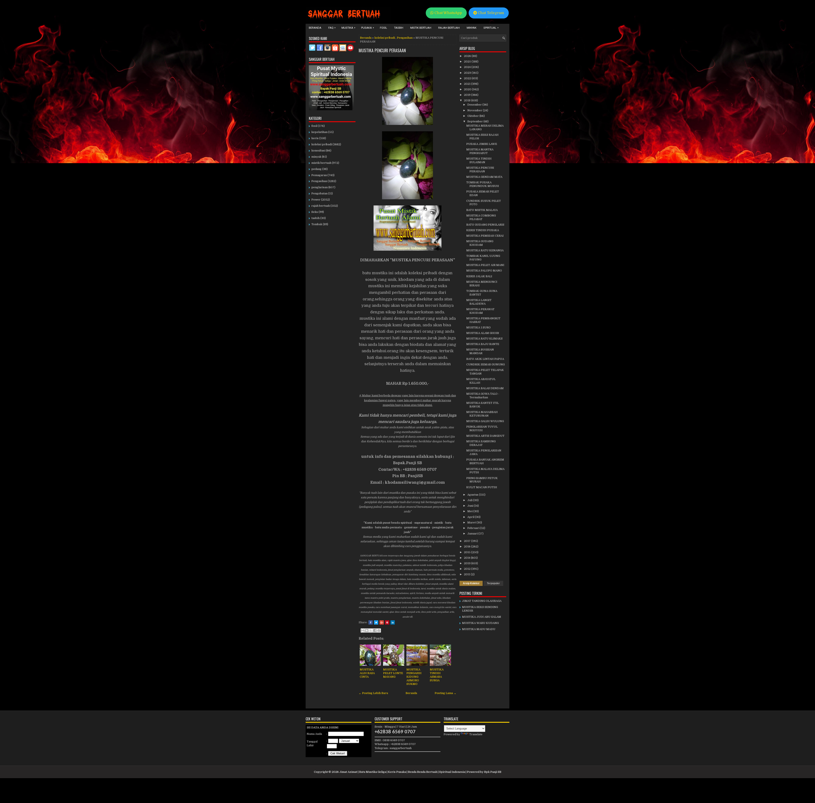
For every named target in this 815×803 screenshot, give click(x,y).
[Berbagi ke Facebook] (375, 630)
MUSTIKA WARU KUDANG (480, 623)
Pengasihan (405, 37)
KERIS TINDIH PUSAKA (482, 230)
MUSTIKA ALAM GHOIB (482, 333)
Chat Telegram (490, 13)
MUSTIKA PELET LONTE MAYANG (393, 673)
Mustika (348, 27)
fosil (314, 125)
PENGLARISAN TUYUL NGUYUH (482, 428)
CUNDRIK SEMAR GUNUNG (485, 364)
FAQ (332, 27)
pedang (316, 169)
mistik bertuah (321, 162)
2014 (467, 557)
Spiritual (491, 27)
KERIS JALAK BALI (479, 276)
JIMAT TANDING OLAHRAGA (482, 600)
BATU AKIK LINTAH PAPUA (485, 359)
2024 (467, 67)
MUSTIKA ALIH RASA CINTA (367, 673)
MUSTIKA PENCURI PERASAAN (382, 50)
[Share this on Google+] (381, 622)
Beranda (315, 27)
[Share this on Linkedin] (393, 622)
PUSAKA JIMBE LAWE (481, 144)
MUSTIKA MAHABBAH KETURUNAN (482, 413)
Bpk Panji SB (492, 771)
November (475, 110)
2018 (467, 100)
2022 (468, 78)
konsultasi (318, 150)
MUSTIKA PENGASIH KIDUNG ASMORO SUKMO (414, 677)
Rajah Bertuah (449, 27)
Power (315, 199)
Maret (471, 522)
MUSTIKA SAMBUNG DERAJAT (481, 443)
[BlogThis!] (367, 630)
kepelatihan (319, 132)
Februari (473, 528)
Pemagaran (319, 175)
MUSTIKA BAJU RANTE (482, 344)
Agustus (473, 494)
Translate (475, 734)
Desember (474, 104)
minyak (316, 156)
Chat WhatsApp (448, 13)
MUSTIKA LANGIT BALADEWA (479, 301)
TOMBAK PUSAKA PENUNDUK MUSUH (482, 184)
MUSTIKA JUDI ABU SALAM (481, 616)
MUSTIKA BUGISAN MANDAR (480, 351)
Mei (470, 511)
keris (315, 138)
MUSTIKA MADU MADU (478, 629)
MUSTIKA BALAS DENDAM (485, 388)
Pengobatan (319, 193)
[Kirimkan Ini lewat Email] (363, 630)
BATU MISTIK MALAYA (482, 210)
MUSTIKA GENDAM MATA (484, 176)
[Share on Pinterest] (387, 622)
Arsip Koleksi (471, 583)
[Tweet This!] (376, 622)
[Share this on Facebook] (370, 622)
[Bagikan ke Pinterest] (379, 630)
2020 (468, 89)
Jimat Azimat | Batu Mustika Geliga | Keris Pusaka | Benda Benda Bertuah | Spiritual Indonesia (402, 771)
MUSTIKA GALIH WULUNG (485, 421)
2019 (467, 94)
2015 (467, 552)
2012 (467, 568)
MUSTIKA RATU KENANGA (485, 250)
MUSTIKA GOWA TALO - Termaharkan (482, 395)
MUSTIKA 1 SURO (478, 327)
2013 (467, 563)
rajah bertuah (320, 205)
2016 (467, 546)
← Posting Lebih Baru (373, 693)
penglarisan (319, 187)
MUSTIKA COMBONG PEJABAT (481, 217)
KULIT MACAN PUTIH (481, 487)
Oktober (473, 115)
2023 (468, 72)
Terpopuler (493, 583)
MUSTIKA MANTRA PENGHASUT (479, 151)
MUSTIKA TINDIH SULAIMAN (479, 160)
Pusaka (367, 27)
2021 (467, 83)
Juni (470, 505)
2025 (468, 61)
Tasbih (398, 27)
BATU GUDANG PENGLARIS (485, 224)
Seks (314, 211)
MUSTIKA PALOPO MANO (484, 270)
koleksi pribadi (384, 37)
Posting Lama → (445, 693)
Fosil (383, 27)
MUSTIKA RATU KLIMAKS (484, 338)
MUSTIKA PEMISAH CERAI (485, 235)
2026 (468, 56)
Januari (472, 533)
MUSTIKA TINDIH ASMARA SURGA (437, 675)
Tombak (316, 224)
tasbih (315, 218)
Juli (470, 500)
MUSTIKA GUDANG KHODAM (479, 243)
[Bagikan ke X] (371, 630)
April (471, 517)
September (475, 121)
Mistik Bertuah (420, 27)
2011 (467, 574)
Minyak (471, 27)
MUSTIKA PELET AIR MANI (485, 265)
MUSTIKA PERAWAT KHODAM (480, 311)
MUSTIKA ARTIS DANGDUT (485, 435)
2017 (467, 541)
